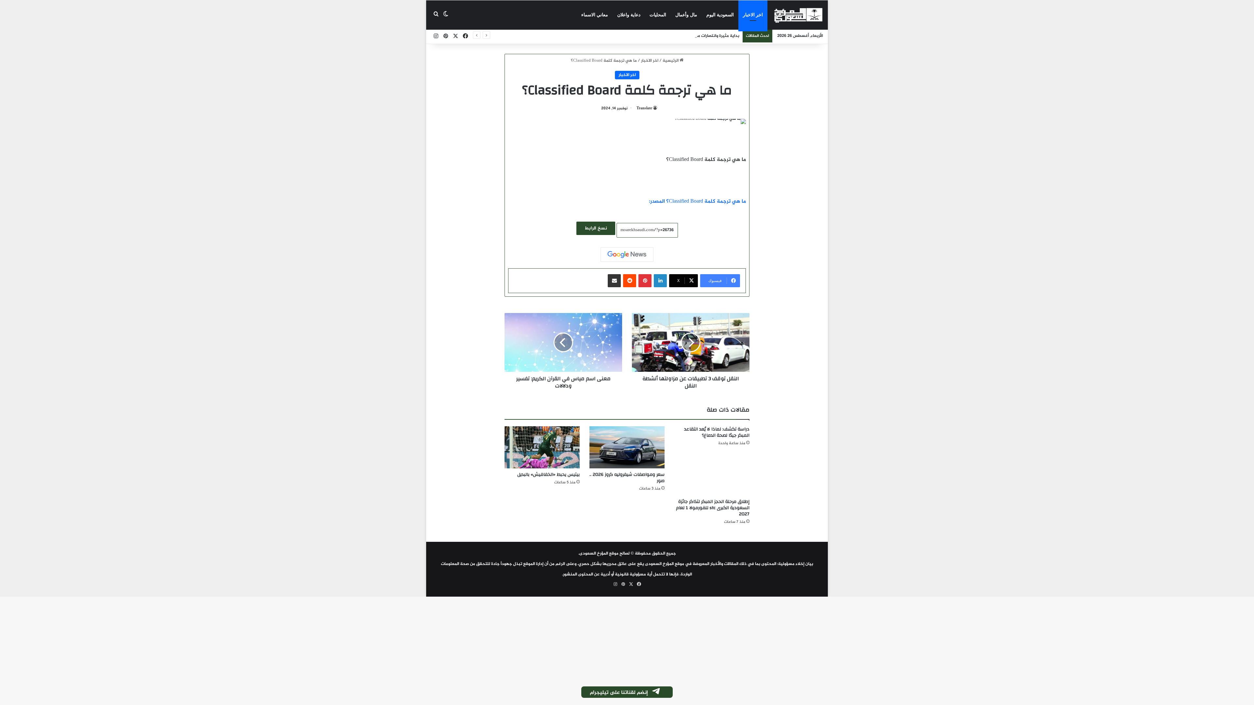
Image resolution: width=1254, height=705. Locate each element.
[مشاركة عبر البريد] (614, 280)
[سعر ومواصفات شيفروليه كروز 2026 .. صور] (627, 447)
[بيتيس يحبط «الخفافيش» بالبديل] (542, 447)
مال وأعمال (686, 14)
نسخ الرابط (596, 228)
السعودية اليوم (720, 14)
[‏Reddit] (629, 280)
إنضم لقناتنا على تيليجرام (619, 692)
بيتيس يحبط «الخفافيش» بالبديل (548, 474)
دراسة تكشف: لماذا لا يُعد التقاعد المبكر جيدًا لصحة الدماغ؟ (716, 432)
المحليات (658, 14)
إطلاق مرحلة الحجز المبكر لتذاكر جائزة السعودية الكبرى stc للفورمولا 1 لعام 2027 (712, 507)
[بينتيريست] (644, 280)
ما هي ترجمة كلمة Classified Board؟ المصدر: (697, 201)
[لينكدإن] (660, 280)
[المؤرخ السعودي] (798, 15)
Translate (644, 108)
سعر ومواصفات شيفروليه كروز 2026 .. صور (627, 477)
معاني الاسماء (594, 14)
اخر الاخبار (753, 14)
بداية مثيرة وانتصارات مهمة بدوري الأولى (703, 35)
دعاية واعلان (628, 14)
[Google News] (627, 254)
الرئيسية (671, 60)
